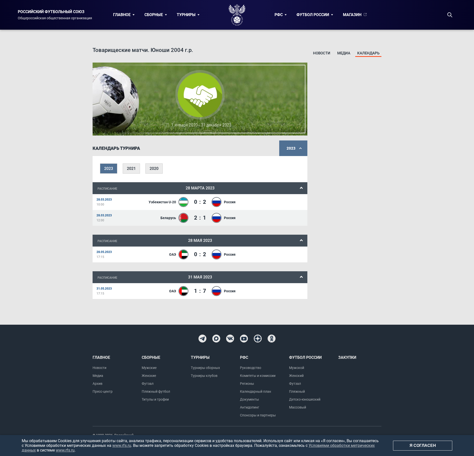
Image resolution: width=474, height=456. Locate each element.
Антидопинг (249, 407)
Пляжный (297, 391)
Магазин (352, 14)
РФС (279, 14)
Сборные (153, 14)
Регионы (247, 384)
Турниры (186, 14)
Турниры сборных (205, 368)
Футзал (148, 384)
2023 (108, 168)
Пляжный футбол (156, 391)
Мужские (149, 368)
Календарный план (255, 391)
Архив (97, 384)
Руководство (250, 368)
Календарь (368, 53)
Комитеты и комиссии (258, 376)
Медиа (343, 53)
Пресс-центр (103, 391)
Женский (296, 376)
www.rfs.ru (121, 445)
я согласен (423, 445)
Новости (321, 53)
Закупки (347, 357)
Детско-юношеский (304, 399)
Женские (149, 376)
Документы (249, 399)
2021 (131, 168)
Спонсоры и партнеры (258, 415)
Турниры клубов (204, 376)
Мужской (296, 368)
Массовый (297, 407)
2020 (154, 168)
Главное (122, 14)
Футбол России (312, 14)
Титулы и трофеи (155, 399)
